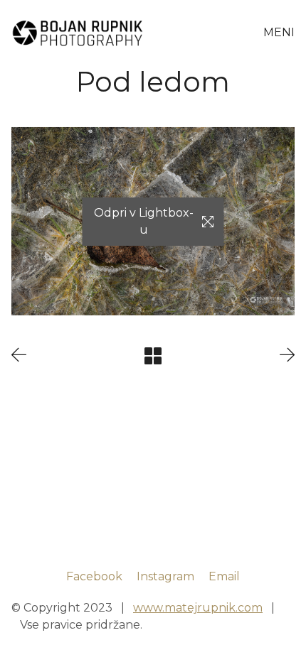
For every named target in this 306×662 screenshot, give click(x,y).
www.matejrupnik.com (198, 607)
